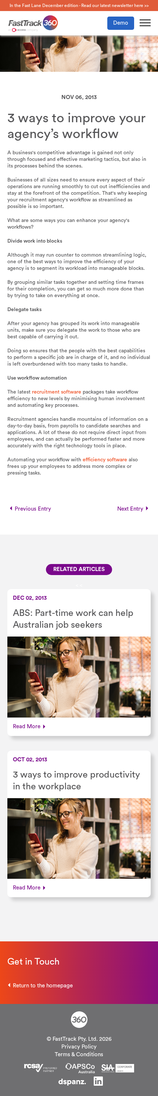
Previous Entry (33, 509)
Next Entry (130, 509)
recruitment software (56, 392)
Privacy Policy (79, 1047)
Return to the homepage (43, 985)
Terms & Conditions (79, 1054)
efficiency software (105, 459)
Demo (120, 23)
